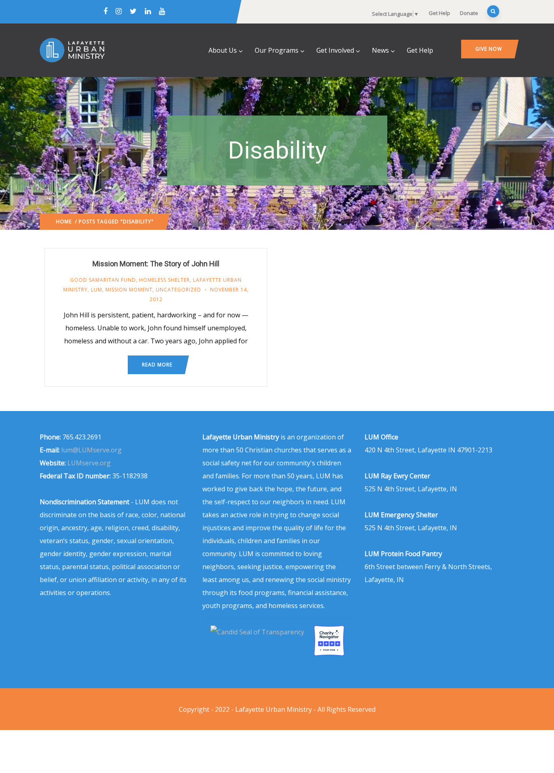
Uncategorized (178, 289)
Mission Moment (128, 289)
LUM (96, 289)
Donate (469, 13)
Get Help (439, 13)
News (380, 50)
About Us (222, 50)
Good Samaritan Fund (103, 279)
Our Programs (276, 50)
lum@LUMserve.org (91, 449)
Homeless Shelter (164, 279)
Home (64, 221)
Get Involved (335, 50)
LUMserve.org (89, 462)
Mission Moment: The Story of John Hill (155, 263)
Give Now (488, 48)
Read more (157, 364)
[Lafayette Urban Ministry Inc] (258, 631)
